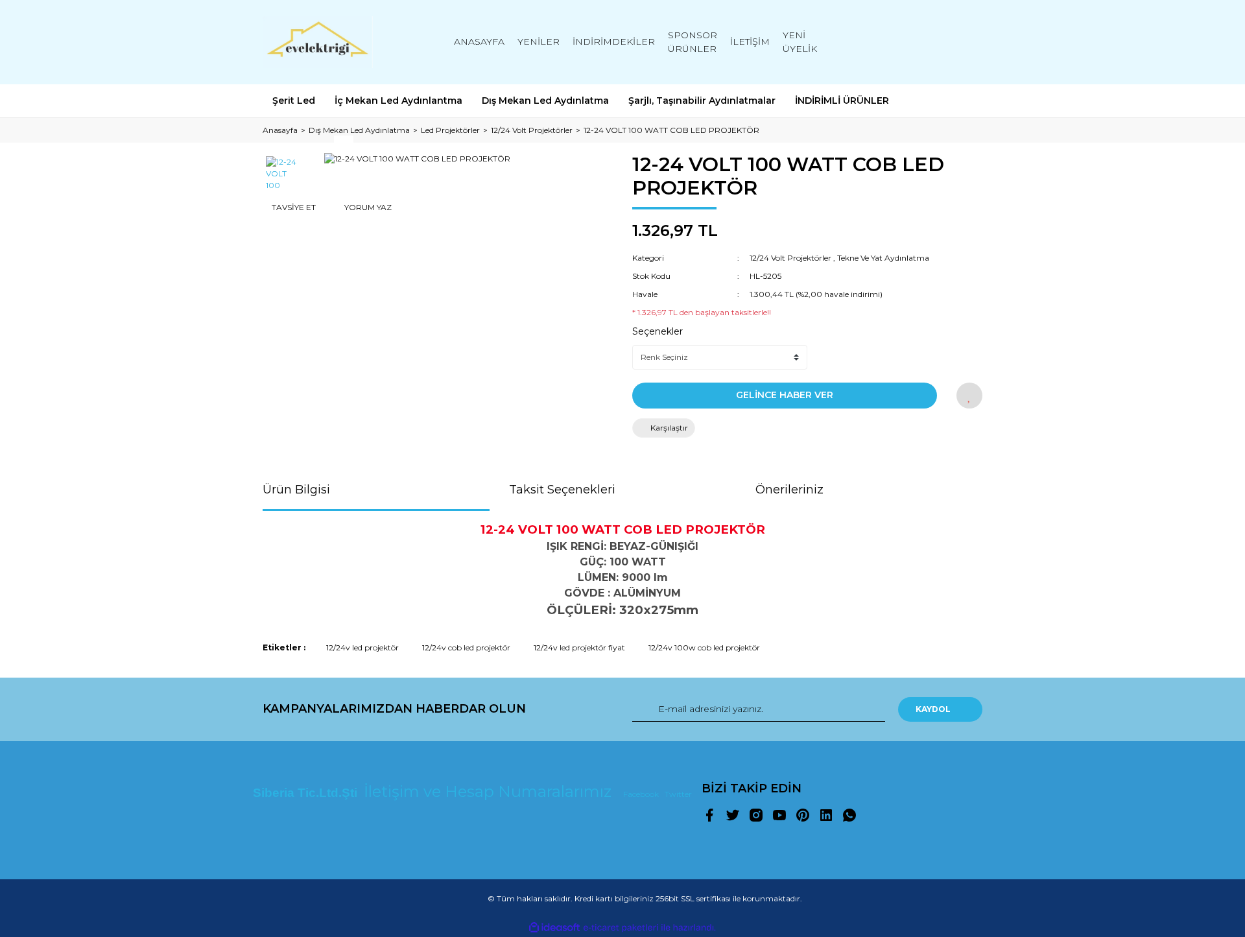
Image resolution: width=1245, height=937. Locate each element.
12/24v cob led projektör (466, 647)
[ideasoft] (554, 927)
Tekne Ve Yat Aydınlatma (883, 258)
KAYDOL (933, 709)
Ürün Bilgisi (296, 489)
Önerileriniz (789, 489)
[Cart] (966, 42)
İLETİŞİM (750, 41)
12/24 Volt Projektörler (790, 258)
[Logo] (318, 42)
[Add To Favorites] (969, 396)
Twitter (678, 794)
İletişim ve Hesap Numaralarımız (489, 791)
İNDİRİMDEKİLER (614, 41)
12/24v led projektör (362, 647)
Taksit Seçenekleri (562, 489)
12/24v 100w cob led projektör (704, 647)
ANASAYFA (479, 41)
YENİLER (538, 41)
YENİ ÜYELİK (800, 41)
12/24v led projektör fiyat (579, 647)
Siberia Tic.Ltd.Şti (307, 793)
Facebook (642, 794)
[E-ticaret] (621, 928)
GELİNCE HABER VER (784, 395)
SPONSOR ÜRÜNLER (692, 41)
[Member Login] (900, 42)
